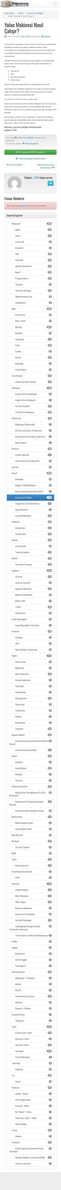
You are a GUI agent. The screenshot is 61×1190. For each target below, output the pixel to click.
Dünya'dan (33, 528)
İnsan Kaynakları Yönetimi (33, 625)
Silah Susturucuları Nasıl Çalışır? (45, 166)
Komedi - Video (33, 1106)
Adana (33, 1136)
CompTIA (33, 242)
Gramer (33, 577)
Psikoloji (31, 884)
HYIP (33, 878)
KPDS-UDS (33, 601)
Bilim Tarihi (33, 321)
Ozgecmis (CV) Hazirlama (33, 504)
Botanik (33, 333)
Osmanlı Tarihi (33, 1045)
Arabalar (33, 479)
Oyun (31, 859)
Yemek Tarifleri (33, 847)
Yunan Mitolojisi (33, 1057)
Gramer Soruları (33, 583)
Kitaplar (33, 774)
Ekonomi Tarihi (33, 1039)
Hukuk (31, 540)
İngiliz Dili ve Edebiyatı (33, 400)
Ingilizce (31, 570)
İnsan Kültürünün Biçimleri (33, 461)
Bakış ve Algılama (33, 908)
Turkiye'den (33, 534)
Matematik (31, 817)
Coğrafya (33, 339)
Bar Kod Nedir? (16, 165)
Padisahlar (33, 710)
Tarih (31, 1027)
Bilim (31, 309)
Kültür (31, 756)
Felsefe (31, 449)
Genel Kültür (33, 768)
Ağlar (33, 230)
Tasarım (33, 284)
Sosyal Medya (31, 1014)
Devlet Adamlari (33, 680)
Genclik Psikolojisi (33, 920)
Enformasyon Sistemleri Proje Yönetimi (30, 1150)
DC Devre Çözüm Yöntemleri (33, 430)
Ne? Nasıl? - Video (33, 1112)
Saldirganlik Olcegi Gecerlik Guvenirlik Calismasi (30, 928)
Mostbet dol (31, 835)
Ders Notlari (31, 376)
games (31, 467)
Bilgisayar (31, 224)
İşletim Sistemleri (33, 266)
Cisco (33, 236)
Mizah (33, 984)
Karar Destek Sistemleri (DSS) (33, 491)
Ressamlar (33, 723)
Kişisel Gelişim (31, 735)
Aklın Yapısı (33, 902)
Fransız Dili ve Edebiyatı (33, 394)
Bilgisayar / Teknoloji (33, 978)
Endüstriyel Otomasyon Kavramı (33, 437)
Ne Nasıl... (31, 841)
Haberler (31, 522)
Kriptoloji (33, 364)
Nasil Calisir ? (33, 443)
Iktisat (31, 558)
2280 (36, 177)
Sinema (33, 780)
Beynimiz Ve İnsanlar (33, 914)
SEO (33, 644)
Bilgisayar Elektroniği (33, 424)
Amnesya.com (33, 865)
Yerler (31, 1130)
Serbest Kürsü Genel (33, 996)
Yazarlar (33, 729)
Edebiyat (31, 388)
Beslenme (33, 954)
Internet (31, 631)
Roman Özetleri (33, 406)
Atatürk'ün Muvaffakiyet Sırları (33, 811)
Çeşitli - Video (33, 1094)
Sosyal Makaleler (33, 516)
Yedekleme (33, 303)
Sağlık (31, 948)
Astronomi (33, 315)
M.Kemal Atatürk (31, 786)
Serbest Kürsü (31, 972)
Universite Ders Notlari (33, 382)
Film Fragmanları (33, 1100)
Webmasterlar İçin (33, 297)
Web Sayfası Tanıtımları (33, 650)
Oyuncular (33, 704)
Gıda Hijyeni (33, 966)
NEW (31, 853)
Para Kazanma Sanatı (31, 872)
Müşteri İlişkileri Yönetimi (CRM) (33, 1157)
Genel (20, 13)
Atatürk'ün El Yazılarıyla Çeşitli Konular (30, 803)
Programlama (33, 278)
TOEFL (33, 607)
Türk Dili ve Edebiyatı (33, 412)
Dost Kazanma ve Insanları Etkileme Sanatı (30, 742)
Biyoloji (33, 327)
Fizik (33, 345)
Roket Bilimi (33, 370)
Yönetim (31, 1142)
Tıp (31, 1075)
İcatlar (33, 351)
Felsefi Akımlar (33, 455)
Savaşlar (33, 1051)
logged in (23, 206)
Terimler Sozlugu (33, 290)
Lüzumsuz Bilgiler (35, 13)
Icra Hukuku (33, 546)
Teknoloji (31, 1063)
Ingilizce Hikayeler (33, 589)
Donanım (33, 248)
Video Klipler (33, 1124)
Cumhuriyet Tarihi (33, 1033)
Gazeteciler (33, 692)
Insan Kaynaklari (31, 619)
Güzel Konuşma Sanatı (33, 750)
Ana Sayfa (9, 13)
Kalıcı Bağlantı (31, 143)
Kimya (33, 357)
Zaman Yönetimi (33, 1164)
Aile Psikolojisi (33, 896)
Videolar (31, 1088)
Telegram (33, 1021)
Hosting (33, 637)
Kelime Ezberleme (33, 595)
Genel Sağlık (33, 960)
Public (31, 941)
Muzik (33, 990)
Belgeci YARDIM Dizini (33, 485)
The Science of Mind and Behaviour (33, 935)
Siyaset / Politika (33, 1008)
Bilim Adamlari (33, 674)
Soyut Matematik (33, 829)
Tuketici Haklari (33, 552)
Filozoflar (33, 686)
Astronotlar (33, 662)
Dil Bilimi (33, 762)
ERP (33, 254)
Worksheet (33, 613)
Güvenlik (33, 260)
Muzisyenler (33, 698)
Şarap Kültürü (33, 510)
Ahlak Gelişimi (33, 890)
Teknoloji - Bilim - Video (33, 1118)
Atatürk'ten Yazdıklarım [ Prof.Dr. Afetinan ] (30, 794)
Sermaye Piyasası (33, 564)
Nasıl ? (33, 272)
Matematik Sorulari (33, 823)
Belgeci (47, 36)
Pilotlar (33, 717)
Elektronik (31, 418)
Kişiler (31, 656)
